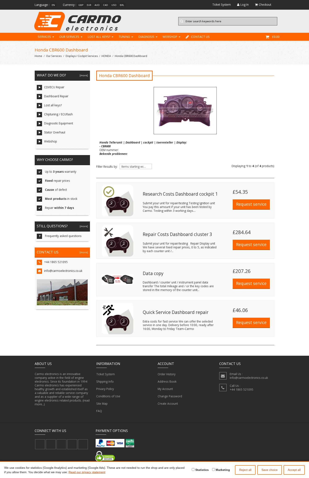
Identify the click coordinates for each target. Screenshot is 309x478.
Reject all (245, 469)
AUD (97, 5)
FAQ (99, 411)
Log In (244, 5)
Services (44, 37)
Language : (42, 5)
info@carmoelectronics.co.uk (63, 271)
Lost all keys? (99, 37)
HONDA (106, 56)
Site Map (102, 404)
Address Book (167, 381)
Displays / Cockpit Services (82, 56)
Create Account (168, 404)
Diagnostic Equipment (58, 123)
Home (38, 56)
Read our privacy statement (87, 472)
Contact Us (200, 37)
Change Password (170, 396)
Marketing (222, 469)
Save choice (269, 469)
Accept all (294, 469)
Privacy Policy (105, 389)
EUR (89, 5)
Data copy (153, 273)
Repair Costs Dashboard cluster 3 (177, 234)
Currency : (69, 5)
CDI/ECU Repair (54, 87)
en (53, 5)
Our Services (69, 37)
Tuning (124, 37)
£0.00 (276, 37)
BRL (122, 5)
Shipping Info (105, 381)
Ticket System (105, 374)
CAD (105, 5)
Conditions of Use (108, 396)
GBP (80, 5)
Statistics (201, 469)
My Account (165, 389)
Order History (167, 374)
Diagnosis (146, 37)
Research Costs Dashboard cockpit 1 (180, 194)
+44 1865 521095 (56, 262)
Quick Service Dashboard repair (176, 312)
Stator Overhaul (54, 132)
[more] (83, 75)
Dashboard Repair (56, 96)
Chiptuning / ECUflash (58, 114)
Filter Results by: (107, 167)
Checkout (265, 5)
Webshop (170, 37)
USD (113, 5)
